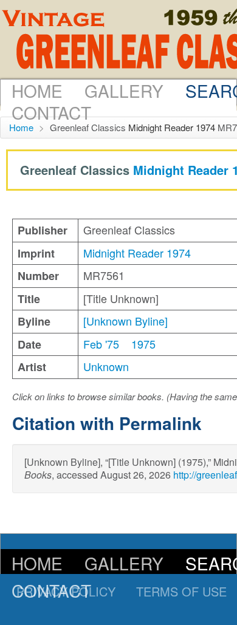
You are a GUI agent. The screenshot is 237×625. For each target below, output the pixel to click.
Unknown (106, 366)
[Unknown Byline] (125, 321)
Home (37, 90)
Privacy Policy (65, 591)
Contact (51, 112)
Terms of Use (181, 591)
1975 (143, 344)
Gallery (123, 90)
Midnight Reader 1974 (171, 127)
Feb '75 (101, 344)
